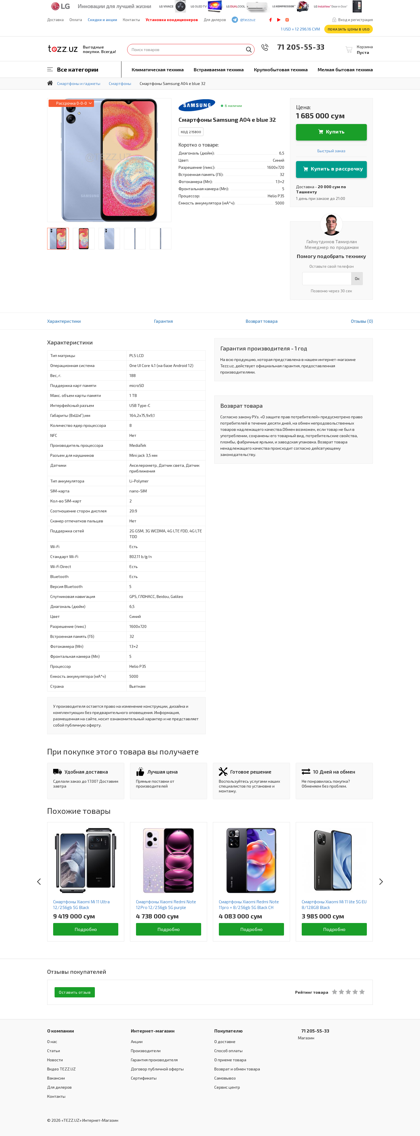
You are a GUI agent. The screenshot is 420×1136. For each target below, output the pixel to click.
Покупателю (228, 1030)
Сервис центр (227, 1087)
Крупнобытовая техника (281, 69)
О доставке (224, 1041)
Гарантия (163, 321)
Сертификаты (144, 1078)
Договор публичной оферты (157, 1068)
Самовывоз (225, 1078)
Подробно (86, 929)
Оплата (75, 19)
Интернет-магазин (153, 1030)
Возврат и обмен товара (237, 1068)
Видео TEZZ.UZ (61, 1068)
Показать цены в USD (349, 29)
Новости (55, 1059)
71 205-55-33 (297, 46)
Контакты (131, 19)
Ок (357, 278)
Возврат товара (262, 321)
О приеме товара (230, 1059)
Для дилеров (215, 19)
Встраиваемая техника (219, 69)
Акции (137, 1041)
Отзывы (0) (362, 321)
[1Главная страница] (50, 83)
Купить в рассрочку (337, 168)
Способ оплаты (228, 1050)
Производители (146, 1050)
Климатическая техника (158, 69)
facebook (270, 20)
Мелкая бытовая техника (345, 69)
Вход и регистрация (355, 19)
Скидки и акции (102, 19)
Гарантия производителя (154, 1059)
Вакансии (56, 1078)
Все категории (77, 69)
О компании (60, 1030)
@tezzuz (247, 19)
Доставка (55, 19)
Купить (335, 131)
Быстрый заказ (331, 150)
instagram (287, 20)
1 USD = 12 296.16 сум (300, 29)
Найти (249, 49)
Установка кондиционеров (172, 19)
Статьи (53, 1050)
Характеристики (64, 321)
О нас (52, 1041)
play (279, 20)
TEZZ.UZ (63, 48)
